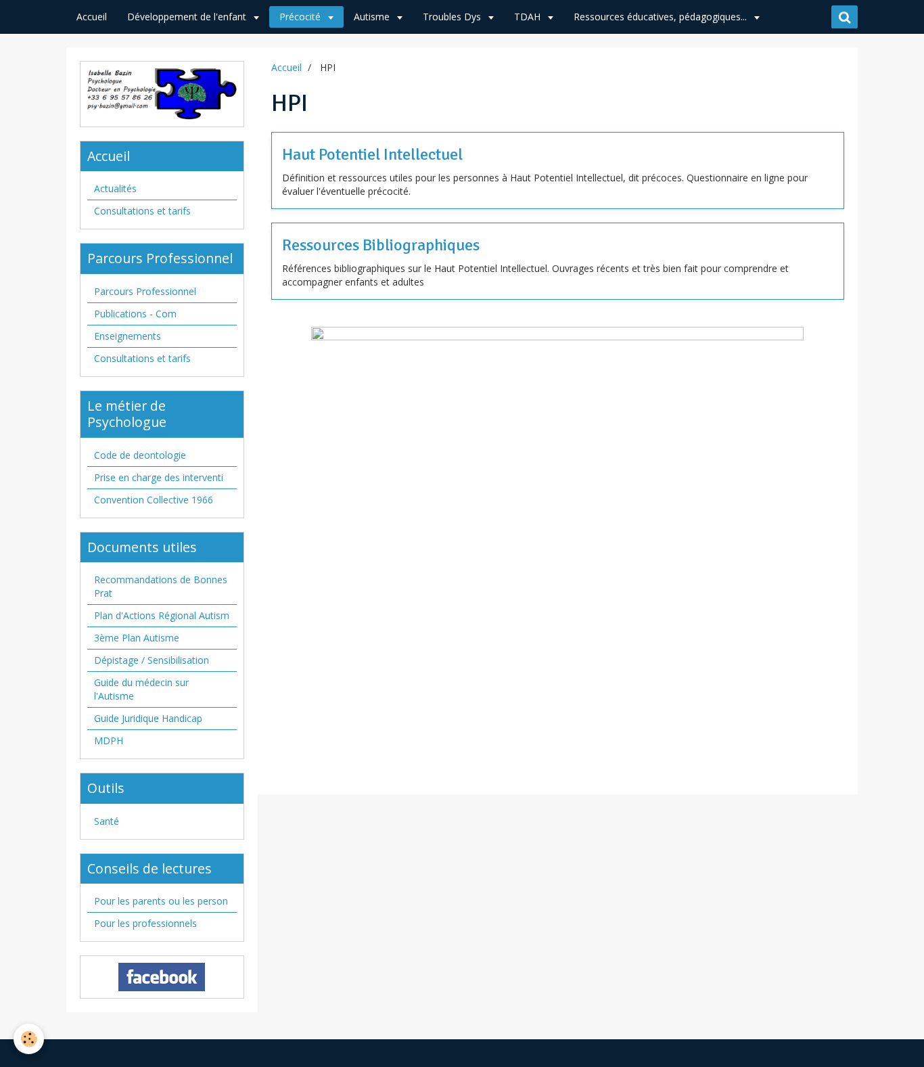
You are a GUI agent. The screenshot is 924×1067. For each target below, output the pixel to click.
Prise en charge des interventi (158, 477)
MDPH (108, 740)
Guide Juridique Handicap (148, 718)
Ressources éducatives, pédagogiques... (661, 16)
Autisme (373, 16)
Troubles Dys (453, 16)
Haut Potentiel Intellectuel (372, 154)
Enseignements (127, 336)
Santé (106, 821)
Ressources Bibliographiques (381, 245)
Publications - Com (135, 313)
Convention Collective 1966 (153, 499)
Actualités (115, 188)
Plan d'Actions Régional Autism (161, 615)
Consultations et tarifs (142, 210)
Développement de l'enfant (188, 16)
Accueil (91, 16)
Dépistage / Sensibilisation (151, 660)
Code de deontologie (140, 455)
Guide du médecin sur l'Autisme (141, 689)
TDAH (528, 16)
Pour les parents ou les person (161, 900)
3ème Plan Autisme (136, 637)
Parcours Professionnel (145, 291)
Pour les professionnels (145, 923)
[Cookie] (29, 1039)
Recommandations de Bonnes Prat (160, 586)
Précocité (301, 16)
